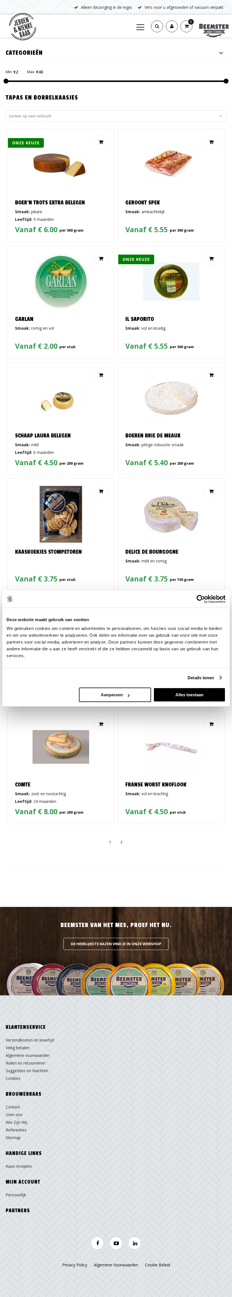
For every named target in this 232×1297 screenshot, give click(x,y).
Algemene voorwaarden (28, 1055)
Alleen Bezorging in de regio (106, 7)
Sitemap (13, 1137)
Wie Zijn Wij (16, 1122)
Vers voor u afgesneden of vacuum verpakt (184, 7)
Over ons (14, 1114)
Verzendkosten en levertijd (30, 1040)
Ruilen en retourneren (25, 1063)
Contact (13, 1107)
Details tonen (201, 677)
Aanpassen (112, 694)
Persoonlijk (16, 1194)
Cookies (13, 1078)
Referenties (16, 1130)
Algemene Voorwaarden (116, 1265)
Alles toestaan (189, 694)
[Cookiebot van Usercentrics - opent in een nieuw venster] (200, 599)
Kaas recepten (19, 1166)
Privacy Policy (74, 1265)
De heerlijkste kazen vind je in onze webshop (116, 943)
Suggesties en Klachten (27, 1070)
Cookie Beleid (157, 1265)
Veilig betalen (18, 1047)
